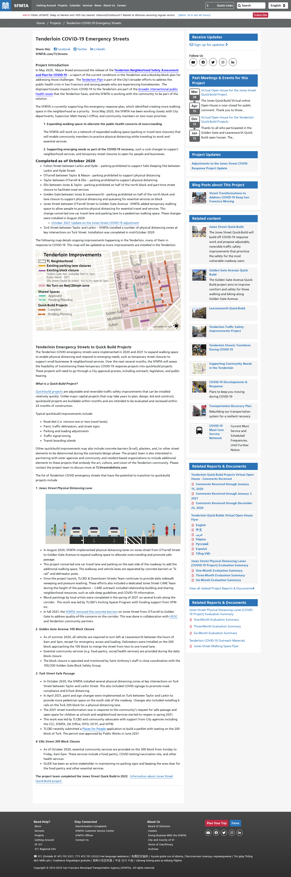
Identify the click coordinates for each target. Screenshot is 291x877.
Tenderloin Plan (92, 79)
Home (40, 23)
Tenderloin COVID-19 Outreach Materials (217, 640)
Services (39, 830)
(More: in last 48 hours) (194, 15)
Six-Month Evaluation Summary (218, 580)
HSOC (173, 616)
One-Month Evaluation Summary (219, 570)
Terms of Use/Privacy (160, 844)
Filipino (201, 539)
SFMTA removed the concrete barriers (92, 612)
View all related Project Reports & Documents (220, 588)
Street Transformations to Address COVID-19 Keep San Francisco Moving (229, 197)
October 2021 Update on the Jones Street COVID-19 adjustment (95, 223)
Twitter (82, 49)
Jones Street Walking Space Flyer (216, 646)
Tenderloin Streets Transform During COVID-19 (230, 347)
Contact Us (81, 840)
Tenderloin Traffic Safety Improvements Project (226, 329)
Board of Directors (159, 826)
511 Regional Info (45, 849)
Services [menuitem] (87, 5)
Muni (38, 826)
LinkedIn (99, 49)
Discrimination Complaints (91, 826)
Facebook (63, 49)
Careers (152, 830)
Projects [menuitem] (63, 5)
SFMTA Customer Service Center (94, 830)
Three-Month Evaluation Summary (220, 575)
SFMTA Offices (84, 835)
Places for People (94, 729)
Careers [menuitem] (121, 5)
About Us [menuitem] (109, 5)
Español (201, 549)
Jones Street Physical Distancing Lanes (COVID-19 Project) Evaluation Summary (219, 563)
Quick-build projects (50, 391)
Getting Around (44, 840)
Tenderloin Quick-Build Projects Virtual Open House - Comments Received (222, 477)
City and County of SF (161, 840)
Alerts (26, 15)
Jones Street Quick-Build (226, 227)
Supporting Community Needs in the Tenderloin (230, 366)
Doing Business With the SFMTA (167, 835)
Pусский (202, 544)
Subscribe (260, 15)
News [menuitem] (97, 5)
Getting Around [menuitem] (46, 5)
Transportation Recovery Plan (230, 406)
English (201, 525)
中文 (199, 530)
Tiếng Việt (203, 553)
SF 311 (39, 844)
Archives (153, 849)
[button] (278, 5)
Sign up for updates (209, 45)
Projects (55, 23)
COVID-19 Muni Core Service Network (216, 432)
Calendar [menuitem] (75, 5)
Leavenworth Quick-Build (227, 308)
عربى (199, 534)
